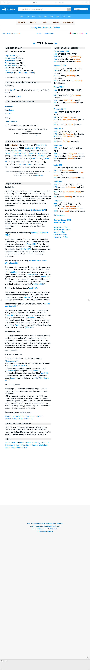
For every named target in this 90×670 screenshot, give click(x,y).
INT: (55, 61)
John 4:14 (29, 327)
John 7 (37, 378)
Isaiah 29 (44, 373)
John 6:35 (38, 416)
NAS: (56, 57)
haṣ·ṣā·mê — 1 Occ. (61, 227)
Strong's (9, 33)
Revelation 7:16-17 (12, 419)
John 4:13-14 (29, 416)
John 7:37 (14, 325)
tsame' (12, 90)
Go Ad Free (4, 660)
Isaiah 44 (13, 378)
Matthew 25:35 (38, 284)
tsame (11, 110)
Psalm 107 (25, 366)
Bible (4, 33)
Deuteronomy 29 (12, 361)
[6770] (2, 305)
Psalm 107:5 (17, 151)
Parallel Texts (22, 447)
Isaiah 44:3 (10, 315)
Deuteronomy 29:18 (32, 148)
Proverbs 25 (10, 371)
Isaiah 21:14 (41, 145)
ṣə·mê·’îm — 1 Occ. (61, 234)
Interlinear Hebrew (26, 443)
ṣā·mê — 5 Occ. (59, 232)
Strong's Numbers (42, 443)
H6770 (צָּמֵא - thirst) (26, 73)
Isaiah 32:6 (27, 156)
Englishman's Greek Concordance (17, 445)
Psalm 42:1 (9, 416)
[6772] (87, 305)
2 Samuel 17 (15, 366)
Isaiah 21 (36, 371)
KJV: (55, 59)
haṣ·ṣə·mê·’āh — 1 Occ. (62, 230)
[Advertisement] (45, 492)
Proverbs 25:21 (22, 153)
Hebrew (14, 33)
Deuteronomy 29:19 (38, 210)
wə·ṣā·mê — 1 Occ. (61, 237)
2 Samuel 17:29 (37, 233)
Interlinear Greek (11, 443)
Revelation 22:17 (26, 419)
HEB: (55, 54)
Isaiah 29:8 (18, 156)
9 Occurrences (59, 215)
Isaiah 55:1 (35, 158)
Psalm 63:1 (19, 416)
